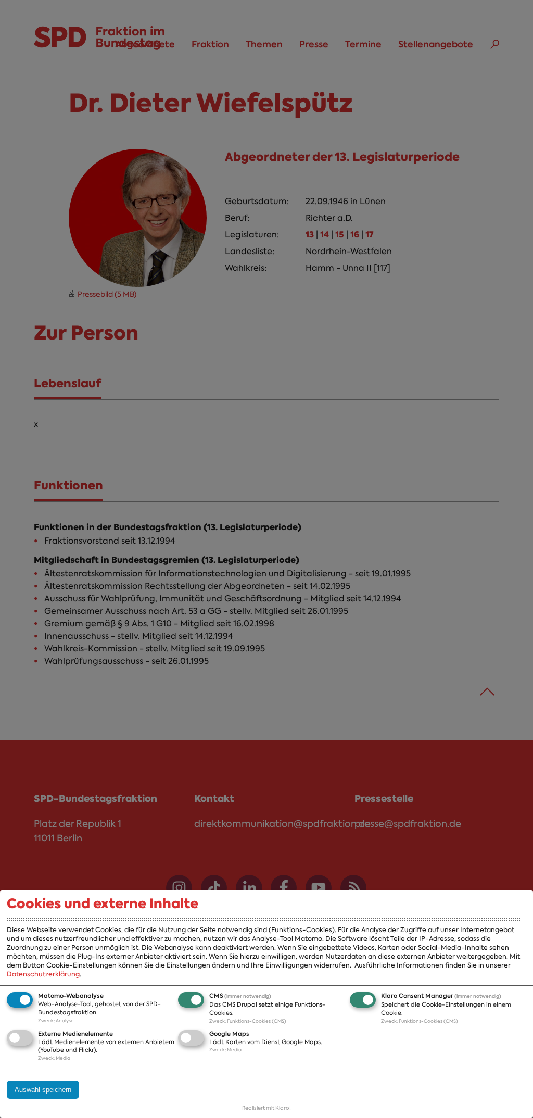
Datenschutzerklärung (43, 974)
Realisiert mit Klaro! (266, 1107)
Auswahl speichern (43, 1090)
